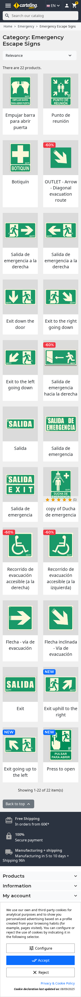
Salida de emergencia (61, 451)
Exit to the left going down (20, 385)
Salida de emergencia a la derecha (20, 260)
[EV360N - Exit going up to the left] (20, 744)
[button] (67, 5)
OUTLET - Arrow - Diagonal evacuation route (61, 191)
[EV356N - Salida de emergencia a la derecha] (60, 230)
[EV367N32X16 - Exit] (20, 684)
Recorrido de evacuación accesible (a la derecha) (20, 578)
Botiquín (20, 182)
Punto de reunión (61, 118)
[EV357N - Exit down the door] (20, 296)
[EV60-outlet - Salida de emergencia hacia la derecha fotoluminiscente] (60, 357)
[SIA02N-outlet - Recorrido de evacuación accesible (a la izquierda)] (60, 544)
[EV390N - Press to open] (60, 744)
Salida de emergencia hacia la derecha (60, 388)
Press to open (61, 769)
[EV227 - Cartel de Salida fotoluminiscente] (60, 157)
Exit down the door (20, 324)
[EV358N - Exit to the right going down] (60, 296)
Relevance (39, 55)
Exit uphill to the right (60, 711)
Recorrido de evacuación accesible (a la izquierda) (61, 578)
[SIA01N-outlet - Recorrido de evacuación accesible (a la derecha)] (20, 544)
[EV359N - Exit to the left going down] (20, 357)
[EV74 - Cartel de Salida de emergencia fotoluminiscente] (20, 484)
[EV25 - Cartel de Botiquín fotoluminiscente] (20, 157)
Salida (20, 448)
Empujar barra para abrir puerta (20, 121)
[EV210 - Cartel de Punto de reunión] (60, 91)
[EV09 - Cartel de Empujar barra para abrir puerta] (20, 91)
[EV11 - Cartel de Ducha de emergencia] (60, 484)
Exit (20, 708)
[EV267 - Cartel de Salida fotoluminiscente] (20, 423)
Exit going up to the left (20, 772)
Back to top (18, 804)
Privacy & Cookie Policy (58, 983)
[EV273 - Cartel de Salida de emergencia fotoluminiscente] (60, 423)
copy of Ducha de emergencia (60, 512)
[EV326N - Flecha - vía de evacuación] (20, 617)
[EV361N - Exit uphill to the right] (60, 684)
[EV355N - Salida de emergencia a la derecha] (20, 230)
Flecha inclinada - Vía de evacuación (61, 648)
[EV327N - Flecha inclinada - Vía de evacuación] (60, 617)
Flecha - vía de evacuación (20, 645)
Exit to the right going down (61, 324)
